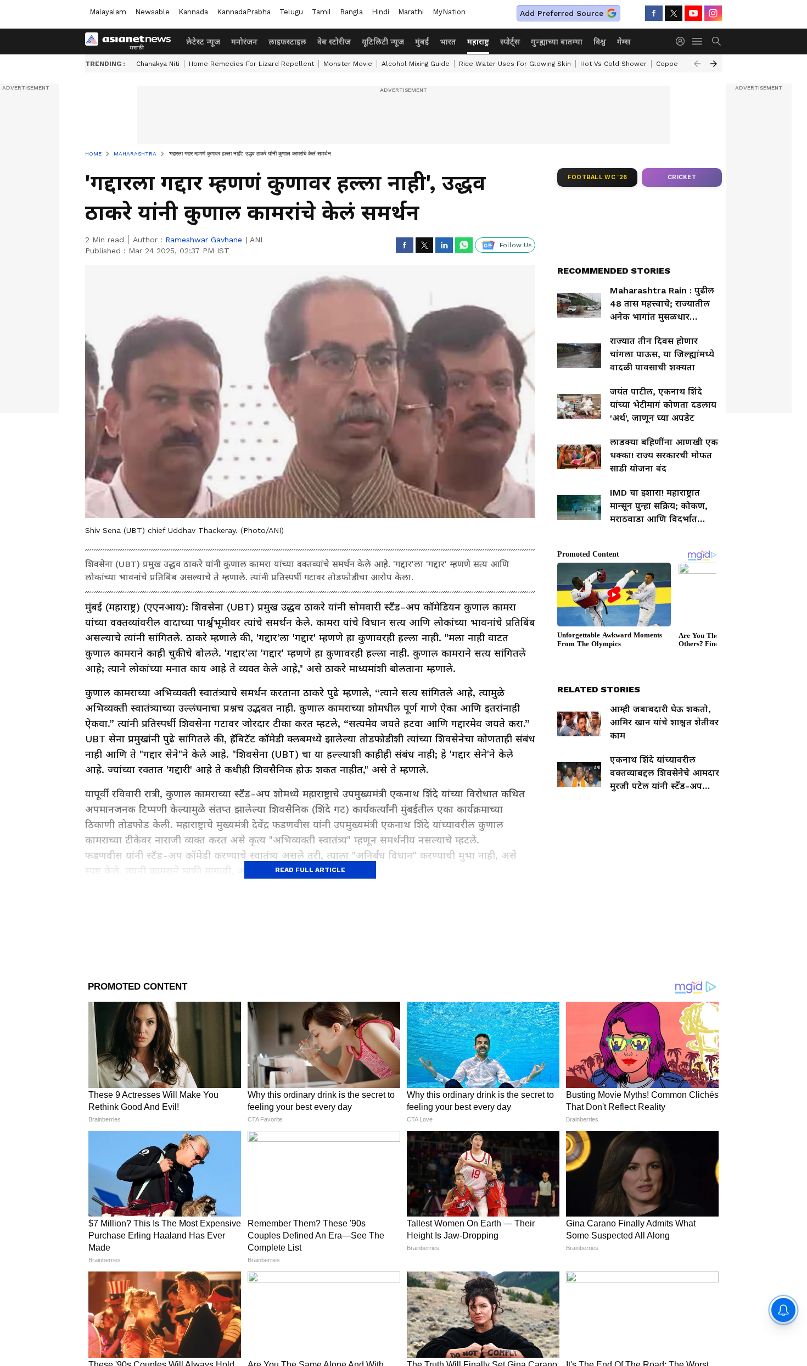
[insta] (713, 13)
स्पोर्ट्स (510, 41)
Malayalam (107, 12)
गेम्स (623, 41)
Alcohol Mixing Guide (416, 64)
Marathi (411, 12)
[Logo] (131, 41)
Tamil (321, 12)
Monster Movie (347, 64)
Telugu (291, 12)
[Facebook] (654, 13)
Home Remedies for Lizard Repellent (251, 64)
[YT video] (693, 13)
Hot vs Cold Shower (613, 64)
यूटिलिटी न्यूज (383, 41)
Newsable (152, 12)
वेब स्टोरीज (334, 41)
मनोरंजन (244, 41)
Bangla (351, 12)
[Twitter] (673, 13)
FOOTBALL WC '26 (597, 177)
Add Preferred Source (561, 13)
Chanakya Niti (158, 64)
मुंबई (422, 41)
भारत (448, 41)
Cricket (682, 177)
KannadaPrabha (244, 12)
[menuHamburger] (697, 41)
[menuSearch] (716, 41)
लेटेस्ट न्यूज (203, 41)
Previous (697, 64)
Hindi (380, 12)
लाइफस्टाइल (287, 41)
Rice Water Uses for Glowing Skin (515, 64)
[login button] (683, 41)
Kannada (193, 12)
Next (713, 64)
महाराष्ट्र (478, 41)
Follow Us (516, 245)
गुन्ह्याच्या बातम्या (556, 41)
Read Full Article (310, 870)
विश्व (599, 41)
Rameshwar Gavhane (203, 239)
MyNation (449, 12)
